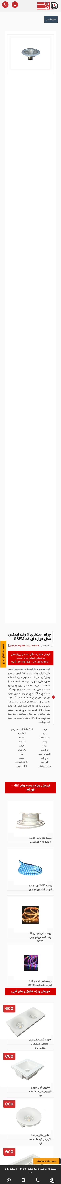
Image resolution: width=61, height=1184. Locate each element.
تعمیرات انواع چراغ (3, 654)
